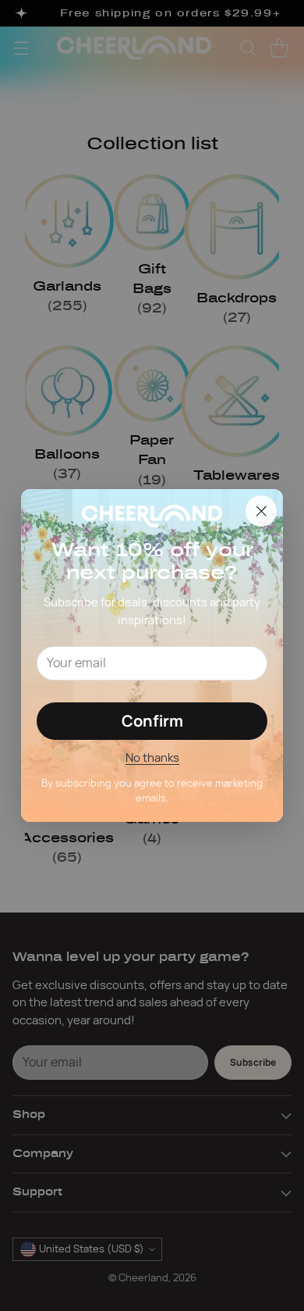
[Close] (261, 511)
